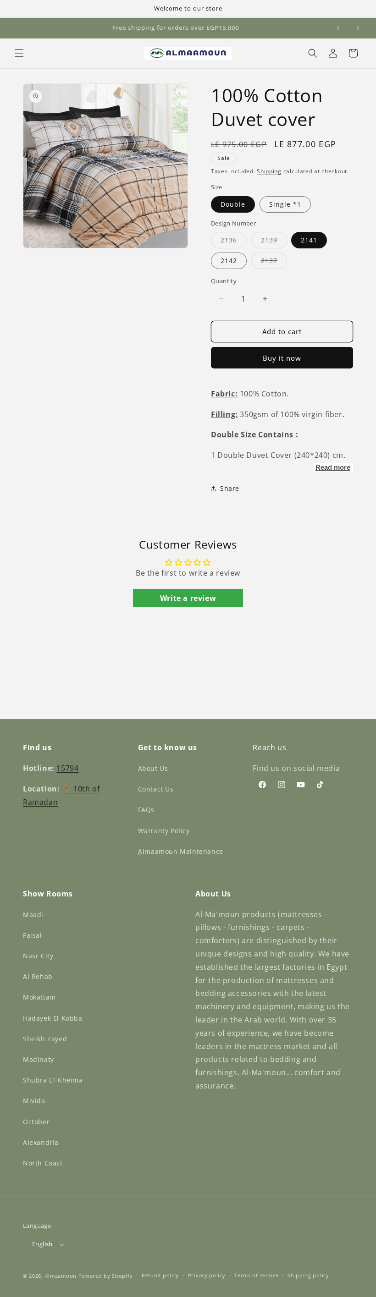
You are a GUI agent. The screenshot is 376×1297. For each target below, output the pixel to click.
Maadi (33, 914)
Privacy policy (207, 1275)
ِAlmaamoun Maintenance (180, 851)
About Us (153, 768)
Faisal (32, 935)
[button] (19, 53)
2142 (229, 260)
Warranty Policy (164, 830)
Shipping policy (308, 1275)
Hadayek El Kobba (53, 1018)
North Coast (43, 1163)
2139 (274, 241)
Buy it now (282, 358)
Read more (332, 467)
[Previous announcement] (338, 28)
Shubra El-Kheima (53, 1080)
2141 (309, 240)
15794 (67, 768)
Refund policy (160, 1275)
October (36, 1121)
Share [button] (229, 488)
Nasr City (38, 955)
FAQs (146, 809)
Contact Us (156, 789)
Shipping (269, 171)
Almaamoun (61, 1275)
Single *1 (285, 204)
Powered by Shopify (105, 1275)
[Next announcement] (358, 28)
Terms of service (256, 1275)
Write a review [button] (188, 598)
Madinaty (38, 1059)
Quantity (224, 281)
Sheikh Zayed (45, 1038)
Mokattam (39, 997)
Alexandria (41, 1142)
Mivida (34, 1100)
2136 (234, 241)
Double (233, 204)
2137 (274, 262)
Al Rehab (38, 976)
